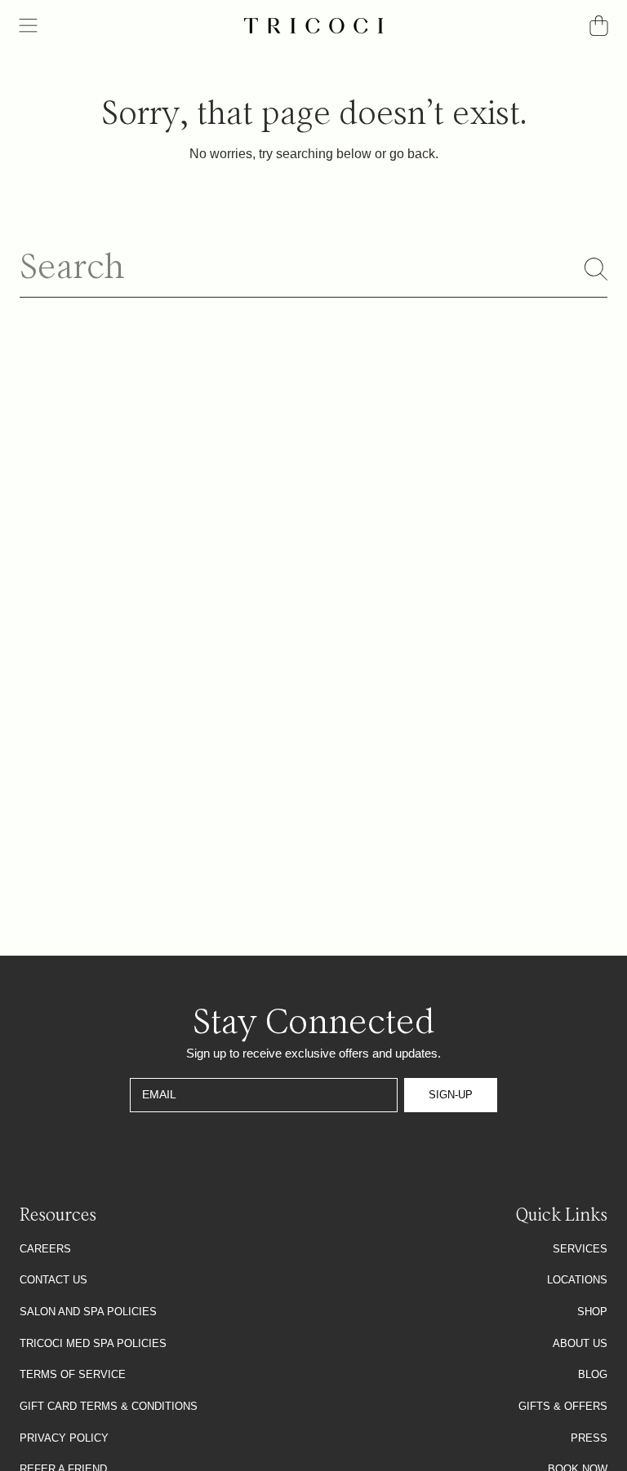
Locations (577, 1280)
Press (589, 1438)
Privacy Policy (64, 1438)
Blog (592, 1374)
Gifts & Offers (562, 1406)
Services (580, 1249)
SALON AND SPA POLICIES (88, 1311)
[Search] (596, 269)
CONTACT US (53, 1280)
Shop (592, 1311)
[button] (29, 26)
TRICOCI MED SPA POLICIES (93, 1343)
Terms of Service (73, 1374)
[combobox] (313, 269)
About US (580, 1343)
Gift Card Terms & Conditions (109, 1406)
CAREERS (45, 1249)
